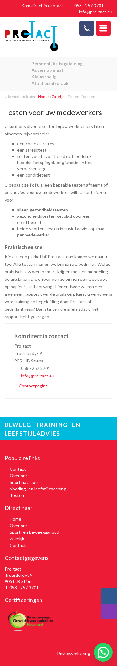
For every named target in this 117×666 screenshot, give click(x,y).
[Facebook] (109, 596)
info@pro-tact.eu (95, 11)
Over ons (19, 475)
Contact (18, 469)
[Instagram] (109, 611)
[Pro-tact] (32, 36)
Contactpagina (33, 385)
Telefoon (86, 28)
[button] (103, 652)
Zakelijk (58, 96)
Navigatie (103, 28)
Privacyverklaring (73, 653)
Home (43, 96)
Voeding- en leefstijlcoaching (38, 488)
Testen (17, 495)
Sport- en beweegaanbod (34, 532)
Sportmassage (24, 482)
